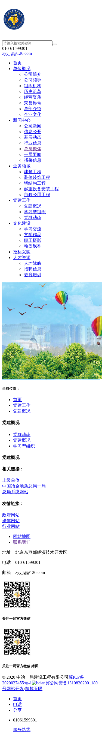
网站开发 (15, 688)
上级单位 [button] (11, 480)
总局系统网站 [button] (15, 491)
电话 (17, 704)
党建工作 (21, 405)
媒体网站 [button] (11, 520)
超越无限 (33, 688)
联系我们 (21, 542)
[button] (21, 434)
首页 (17, 399)
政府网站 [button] (11, 515)
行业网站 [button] (11, 526)
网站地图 (21, 536)
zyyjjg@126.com (17, 53)
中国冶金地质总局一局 (24, 486)
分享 (17, 710)
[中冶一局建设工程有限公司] (51, 20)
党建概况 (21, 411)
